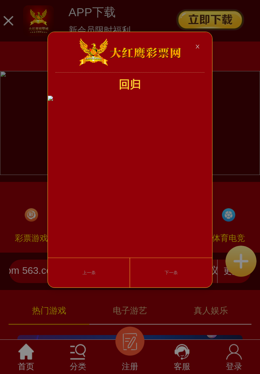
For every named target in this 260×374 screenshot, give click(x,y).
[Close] (197, 46)
